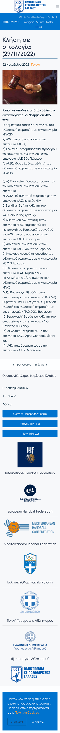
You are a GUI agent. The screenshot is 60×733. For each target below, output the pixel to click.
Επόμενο (39, 364)
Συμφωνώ (17, 722)
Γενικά (35, 64)
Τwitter (49, 21)
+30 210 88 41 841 (30, 424)
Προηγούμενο (23, 364)
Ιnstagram (29, 21)
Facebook (53, 17)
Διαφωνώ (38, 722)
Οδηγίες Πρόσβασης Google (29, 414)
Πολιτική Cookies (27, 712)
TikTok (38, 26)
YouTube (40, 21)
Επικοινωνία (10, 22)
